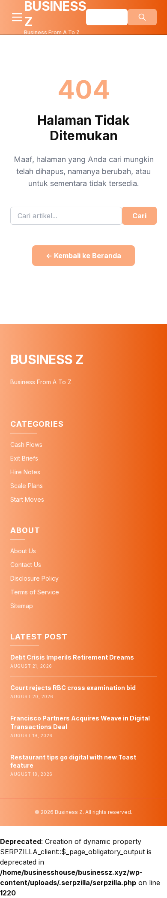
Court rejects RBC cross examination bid (73, 687)
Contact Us (25, 564)
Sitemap (21, 605)
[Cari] (142, 17)
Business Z (47, 359)
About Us (23, 550)
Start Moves (27, 499)
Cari (139, 215)
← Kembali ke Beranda (83, 255)
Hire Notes (25, 472)
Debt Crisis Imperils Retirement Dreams (72, 657)
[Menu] (17, 17)
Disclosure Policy (34, 578)
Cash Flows (26, 444)
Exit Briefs (24, 458)
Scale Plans (26, 485)
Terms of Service (34, 592)
